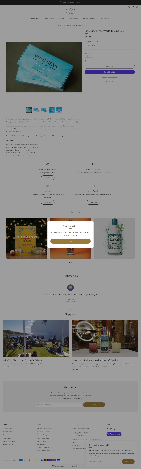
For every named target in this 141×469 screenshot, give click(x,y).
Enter (70, 241)
